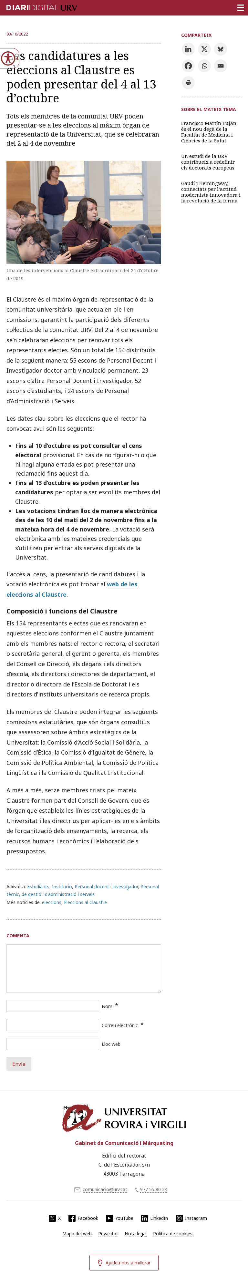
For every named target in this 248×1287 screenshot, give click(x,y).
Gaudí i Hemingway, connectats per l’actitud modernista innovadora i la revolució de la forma (211, 192)
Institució (62, 886)
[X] (204, 49)
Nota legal (136, 1233)
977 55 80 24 (153, 1189)
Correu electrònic (120, 1025)
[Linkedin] (188, 49)
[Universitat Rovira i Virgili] (124, 1118)
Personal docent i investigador (106, 886)
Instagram (196, 1218)
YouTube (124, 1218)
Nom (107, 1006)
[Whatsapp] (204, 65)
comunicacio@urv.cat (105, 1189)
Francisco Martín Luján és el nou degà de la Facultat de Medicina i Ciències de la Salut (208, 132)
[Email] (220, 65)
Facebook (88, 1218)
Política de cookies (172, 1233)
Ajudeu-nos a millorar (128, 1263)
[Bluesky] (220, 49)
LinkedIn (159, 1218)
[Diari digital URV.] (33, 6)
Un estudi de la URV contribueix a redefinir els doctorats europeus (208, 162)
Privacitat (108, 1233)
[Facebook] (188, 65)
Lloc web (111, 1044)
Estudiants (38, 886)
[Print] (188, 82)
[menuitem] (77, 1233)
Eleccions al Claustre (85, 902)
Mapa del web (77, 1233)
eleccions (51, 902)
